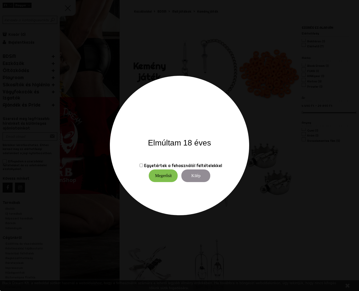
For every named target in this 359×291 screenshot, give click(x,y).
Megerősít (163, 175)
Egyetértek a (157, 165)
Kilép (196, 175)
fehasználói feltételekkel (197, 165)
